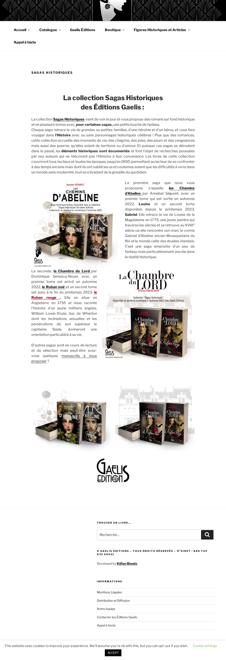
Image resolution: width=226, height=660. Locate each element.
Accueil (20, 30)
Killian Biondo (127, 563)
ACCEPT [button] (113, 652)
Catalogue (48, 30)
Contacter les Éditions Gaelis (117, 617)
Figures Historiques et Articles (160, 30)
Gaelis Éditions (82, 30)
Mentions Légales (109, 592)
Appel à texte (25, 42)
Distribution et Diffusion (113, 600)
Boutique (113, 30)
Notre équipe (106, 609)
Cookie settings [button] (205, 646)
